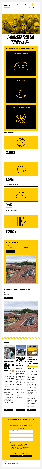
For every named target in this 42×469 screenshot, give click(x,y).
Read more (10, 251)
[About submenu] (21, 4)
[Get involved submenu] (31, 4)
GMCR (7, 6)
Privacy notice (35, 461)
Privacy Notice (20, 425)
